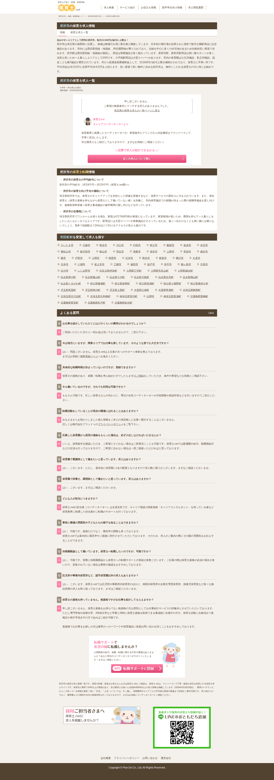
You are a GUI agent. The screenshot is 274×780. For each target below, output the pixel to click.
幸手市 (168, 264)
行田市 (137, 245)
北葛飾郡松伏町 (123, 302)
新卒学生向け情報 (172, 7)
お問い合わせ (150, 758)
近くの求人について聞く (137, 158)
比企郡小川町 (117, 277)
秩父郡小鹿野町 (172, 283)
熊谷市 (103, 245)
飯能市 (170, 245)
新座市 (163, 258)
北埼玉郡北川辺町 (71, 296)
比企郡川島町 (141, 277)
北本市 (64, 264)
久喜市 (196, 258)
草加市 (187, 251)
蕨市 (63, 258)
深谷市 (153, 251)
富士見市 (99, 264)
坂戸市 (151, 264)
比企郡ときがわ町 (71, 283)
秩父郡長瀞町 (146, 283)
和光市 (146, 258)
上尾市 (170, 251)
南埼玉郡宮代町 (128, 296)
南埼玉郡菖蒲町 (172, 296)
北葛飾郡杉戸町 (96, 302)
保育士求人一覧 (79, 32)
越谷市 (204, 251)
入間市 (95, 258)
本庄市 (204, 245)
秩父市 (153, 245)
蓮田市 (134, 264)
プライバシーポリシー (110, 424)
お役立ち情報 (148, 7)
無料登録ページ (89, 356)
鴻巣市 (137, 251)
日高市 (204, 264)
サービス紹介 (127, 7)
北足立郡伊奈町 (108, 270)
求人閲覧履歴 (195, 7)
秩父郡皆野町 (122, 283)
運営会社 (166, 758)
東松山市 (66, 251)
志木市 (129, 258)
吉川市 (64, 270)
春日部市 (85, 251)
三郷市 (117, 264)
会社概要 (106, 758)
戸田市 (79, 258)
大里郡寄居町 (166, 290)
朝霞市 (112, 258)
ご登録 (140, 375)
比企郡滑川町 (68, 277)
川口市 (120, 245)
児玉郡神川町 (92, 290)
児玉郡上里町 (117, 290)
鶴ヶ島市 (186, 264)
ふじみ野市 (84, 270)
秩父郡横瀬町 (97, 283)
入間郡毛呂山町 (160, 270)
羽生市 (120, 251)
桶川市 (179, 258)
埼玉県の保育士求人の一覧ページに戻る (137, 110)
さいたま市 (67, 245)
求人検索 (109, 7)
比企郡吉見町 (166, 277)
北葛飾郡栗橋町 (199, 296)
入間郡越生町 (185, 270)
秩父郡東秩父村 (199, 283)
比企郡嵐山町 (92, 277)
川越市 (86, 245)
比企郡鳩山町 (190, 277)
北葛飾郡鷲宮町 (69, 302)
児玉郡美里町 (68, 290)
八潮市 (81, 264)
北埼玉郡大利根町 (100, 296)
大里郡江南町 (141, 290)
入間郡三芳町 (134, 270)
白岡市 (150, 296)
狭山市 (103, 251)
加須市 (187, 245)
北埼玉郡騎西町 (192, 290)
